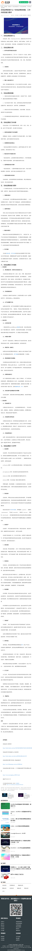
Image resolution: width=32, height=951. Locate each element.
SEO (22, 386)
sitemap (23, 950)
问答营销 (2, 940)
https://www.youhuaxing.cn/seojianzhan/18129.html (15, 784)
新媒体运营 (17, 386)
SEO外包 (2, 926)
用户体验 (16, 354)
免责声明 (17, 940)
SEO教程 (10, 944)
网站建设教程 (15, 944)
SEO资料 (21, 15)
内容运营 (8, 253)
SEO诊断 (2, 930)
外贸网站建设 (18, 925)
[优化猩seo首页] (7, 3)
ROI (22, 644)
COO (3, 891)
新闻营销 (2, 936)
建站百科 (25, 15)
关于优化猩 (18, 936)
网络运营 (4, 888)
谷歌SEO (2, 923)
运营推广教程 (20, 944)
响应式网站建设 (19, 923)
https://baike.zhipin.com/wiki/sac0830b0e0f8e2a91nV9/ (15, 756)
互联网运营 (12, 885)
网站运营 (26, 888)
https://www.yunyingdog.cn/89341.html (11, 775)
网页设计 (17, 928)
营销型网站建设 (19, 921)
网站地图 (17, 938)
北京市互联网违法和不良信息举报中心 (14, 950)
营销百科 (10, 6)
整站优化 (2, 925)
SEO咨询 (2, 928)
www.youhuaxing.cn (17, 947)
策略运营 (19, 888)
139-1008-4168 (24, 2)
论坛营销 (2, 938)
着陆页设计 (18, 930)
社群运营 (12, 888)
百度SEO (2, 921)
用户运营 (13, 253)
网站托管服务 (18, 926)
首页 (2, 6)
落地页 (18, 327)
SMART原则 (13, 509)
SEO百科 (17, 15)
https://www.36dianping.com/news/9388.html (12, 764)
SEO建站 (5, 6)
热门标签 (3, 882)
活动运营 (6, 35)
